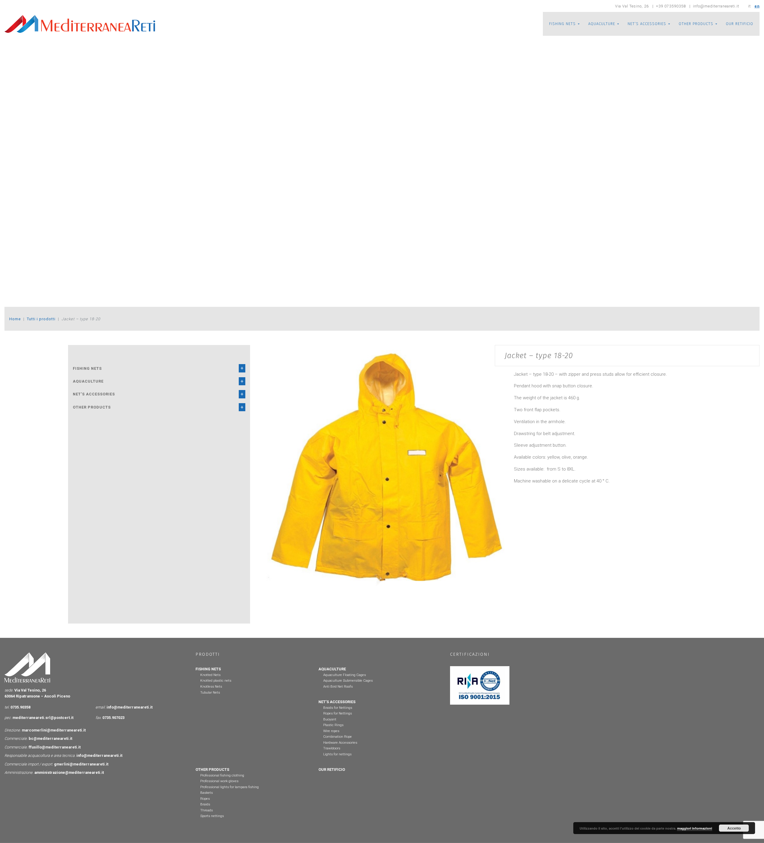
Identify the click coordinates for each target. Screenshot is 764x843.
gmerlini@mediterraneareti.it (81, 764)
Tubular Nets (210, 692)
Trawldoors (331, 748)
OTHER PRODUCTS (696, 23)
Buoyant (329, 719)
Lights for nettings (337, 754)
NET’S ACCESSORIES (647, 23)
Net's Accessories (94, 394)
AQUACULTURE (601, 23)
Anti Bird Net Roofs (338, 686)
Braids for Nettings (337, 708)
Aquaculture (88, 381)
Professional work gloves (219, 781)
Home (15, 319)
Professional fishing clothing (222, 775)
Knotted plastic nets (215, 680)
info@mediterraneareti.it (130, 707)
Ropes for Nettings (337, 713)
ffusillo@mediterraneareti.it (55, 747)
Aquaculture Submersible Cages (348, 680)
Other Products (92, 407)
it (749, 6)
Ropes (205, 798)
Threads (206, 810)
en (757, 6)
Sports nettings (212, 816)
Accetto (734, 828)
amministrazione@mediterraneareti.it (69, 772)
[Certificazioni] (479, 685)
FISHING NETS (562, 23)
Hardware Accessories (340, 742)
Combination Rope (337, 736)
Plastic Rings (333, 725)
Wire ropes (331, 731)
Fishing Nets (87, 368)
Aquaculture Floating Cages (344, 675)
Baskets (206, 793)
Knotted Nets (210, 675)
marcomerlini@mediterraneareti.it (54, 730)
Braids (205, 804)
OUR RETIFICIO (739, 23)
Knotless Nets (211, 686)
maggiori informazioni (694, 828)
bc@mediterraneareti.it (50, 738)
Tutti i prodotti (41, 319)
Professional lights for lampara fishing (229, 787)
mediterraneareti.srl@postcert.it (43, 717)
